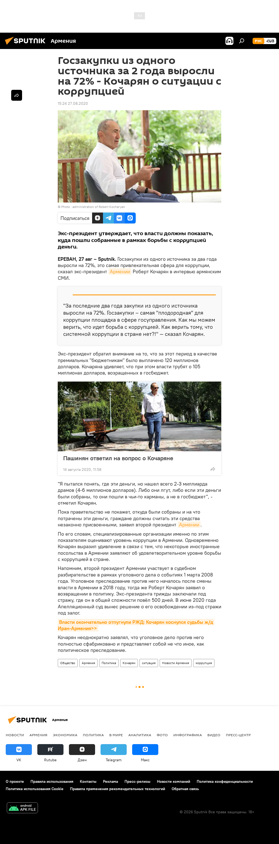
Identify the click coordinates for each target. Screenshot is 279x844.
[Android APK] (22, 808)
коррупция (204, 663)
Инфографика (187, 734)
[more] (212, 469)
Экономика (65, 734)
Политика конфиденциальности (225, 781)
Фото (162, 734)
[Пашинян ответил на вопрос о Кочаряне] (139, 416)
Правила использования (52, 781)
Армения (88, 663)
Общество (67, 663)
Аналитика (139, 734)
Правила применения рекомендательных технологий (117, 788)
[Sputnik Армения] (27, 45)
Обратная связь (185, 788)
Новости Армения (175, 663)
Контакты (88, 781)
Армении (120, 271)
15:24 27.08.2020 (73, 103)
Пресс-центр (238, 734)
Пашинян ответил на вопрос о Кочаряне (118, 458)
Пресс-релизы (137, 781)
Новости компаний (173, 781)
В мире (116, 734)
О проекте (15, 781)
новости (15, 734)
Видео (213, 734)
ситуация (149, 663)
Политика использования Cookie (34, 788)
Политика (109, 663)
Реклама (110, 781)
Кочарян (129, 663)
